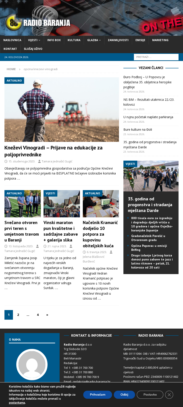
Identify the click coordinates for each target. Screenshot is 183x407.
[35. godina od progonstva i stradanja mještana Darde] (151, 189)
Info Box (54, 40)
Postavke (150, 394)
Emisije (140, 40)
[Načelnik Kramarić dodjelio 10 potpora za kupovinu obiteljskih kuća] (101, 203)
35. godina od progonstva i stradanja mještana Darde (150, 204)
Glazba (92, 40)
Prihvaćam (97, 394)
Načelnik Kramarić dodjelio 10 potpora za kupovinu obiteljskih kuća (100, 234)
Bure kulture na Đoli (137, 129)
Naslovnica (12, 40)
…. (18, 178)
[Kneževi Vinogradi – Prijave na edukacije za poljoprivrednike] (61, 109)
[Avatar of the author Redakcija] (32, 375)
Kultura (74, 40)
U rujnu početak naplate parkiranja (148, 117)
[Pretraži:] (156, 57)
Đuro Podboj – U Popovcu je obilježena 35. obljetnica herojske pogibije (147, 82)
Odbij (124, 394)
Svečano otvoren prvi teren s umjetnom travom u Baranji (21, 231)
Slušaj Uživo (33, 49)
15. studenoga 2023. (21, 161)
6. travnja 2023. (97, 252)
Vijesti (32, 40)
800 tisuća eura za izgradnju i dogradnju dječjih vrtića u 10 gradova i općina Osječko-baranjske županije (152, 224)
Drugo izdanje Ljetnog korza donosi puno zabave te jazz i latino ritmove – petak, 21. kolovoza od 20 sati (152, 261)
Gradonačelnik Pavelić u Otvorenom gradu (148, 238)
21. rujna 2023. (57, 246)
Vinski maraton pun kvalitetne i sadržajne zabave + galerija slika (61, 231)
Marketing (160, 40)
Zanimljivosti (118, 40)
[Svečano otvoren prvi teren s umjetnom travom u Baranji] (22, 203)
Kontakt (10, 49)
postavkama (17, 403)
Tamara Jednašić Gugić (57, 161)
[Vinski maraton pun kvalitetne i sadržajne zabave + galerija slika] (62, 203)
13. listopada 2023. (20, 246)
